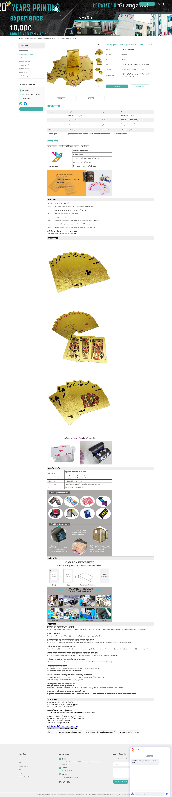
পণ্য (111, 4)
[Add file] (132, 794)
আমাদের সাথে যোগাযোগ (129, 4)
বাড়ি (94, 4)
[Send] (167, 794)
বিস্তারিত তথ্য (61, 98)
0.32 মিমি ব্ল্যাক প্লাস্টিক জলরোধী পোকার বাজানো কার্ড (100, 732)
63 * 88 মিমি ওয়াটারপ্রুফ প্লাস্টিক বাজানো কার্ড (68, 732)
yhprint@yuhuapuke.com (31, 94)
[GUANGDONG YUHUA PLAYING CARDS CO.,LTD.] (8, 3)
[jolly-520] (68, 783)
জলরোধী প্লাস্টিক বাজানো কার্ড (35, 38)
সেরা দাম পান (117, 86)
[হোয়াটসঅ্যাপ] (21, 104)
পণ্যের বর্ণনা (90, 98)
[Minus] (167, 750)
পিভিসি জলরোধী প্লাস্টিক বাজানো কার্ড (129, 732)
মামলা (20, 773)
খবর (20, 770)
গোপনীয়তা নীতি (40, 795)
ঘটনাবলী (118, 4)
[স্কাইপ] (25, 104)
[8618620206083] (64, 783)
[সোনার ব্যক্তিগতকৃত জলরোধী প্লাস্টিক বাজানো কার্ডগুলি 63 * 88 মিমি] (70, 66)
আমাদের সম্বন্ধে (103, 4)
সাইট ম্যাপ (47, 795)
